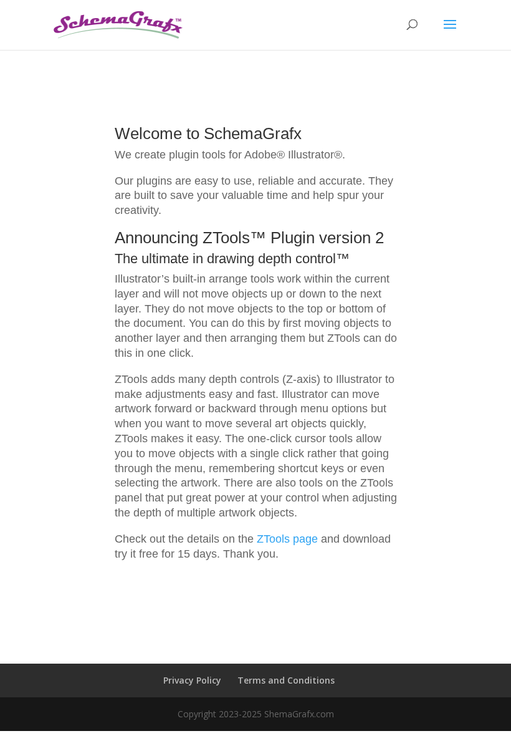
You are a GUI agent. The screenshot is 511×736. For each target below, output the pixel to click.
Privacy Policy (192, 680)
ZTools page (287, 539)
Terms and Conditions (286, 680)
